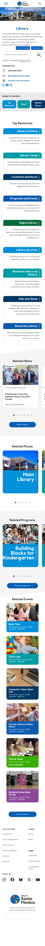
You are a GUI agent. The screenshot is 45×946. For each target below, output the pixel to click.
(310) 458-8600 (14, 70)
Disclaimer (32, 856)
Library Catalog (23, 48)
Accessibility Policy (33, 868)
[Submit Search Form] (6, 15)
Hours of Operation (10, 839)
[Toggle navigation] (6, 3)
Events (31, 834)
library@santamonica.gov (19, 76)
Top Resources (9, 104)
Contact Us (7, 834)
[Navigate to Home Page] (23, 3)
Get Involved (8, 845)
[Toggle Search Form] (40, 4)
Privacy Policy (34, 861)
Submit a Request (10, 850)
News (23, 104)
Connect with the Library (19, 80)
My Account (37, 48)
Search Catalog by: (11, 60)
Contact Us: (8, 66)
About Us (6, 861)
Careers (6, 856)
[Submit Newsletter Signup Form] (34, 916)
